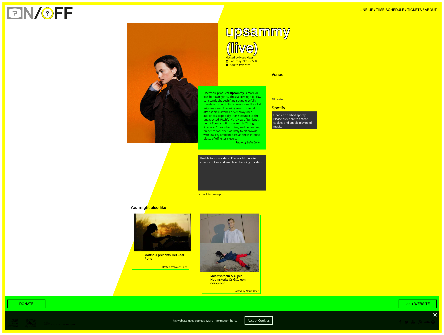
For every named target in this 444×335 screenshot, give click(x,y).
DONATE (26, 304)
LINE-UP (366, 10)
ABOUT (431, 10)
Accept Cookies (259, 320)
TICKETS (414, 10)
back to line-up (211, 194)
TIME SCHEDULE (390, 10)
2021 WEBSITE (418, 304)
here (233, 321)
